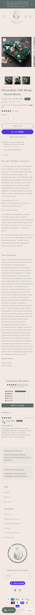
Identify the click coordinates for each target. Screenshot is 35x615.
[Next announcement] (31, 4)
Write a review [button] (17, 405)
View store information (12, 149)
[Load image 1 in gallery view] (9, 80)
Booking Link (9, 537)
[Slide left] (2, 81)
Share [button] (6, 155)
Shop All (7, 497)
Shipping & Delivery (11, 519)
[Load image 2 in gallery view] (17, 80)
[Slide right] (33, 81)
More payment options (17, 136)
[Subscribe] (29, 575)
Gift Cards (8, 501)
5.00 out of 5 (22, 385)
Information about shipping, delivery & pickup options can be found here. (17, 457)
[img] (6, 418)
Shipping (4, 101)
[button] (4, 16)
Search (6, 492)
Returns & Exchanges (12, 523)
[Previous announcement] (4, 4)
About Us (7, 514)
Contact (7, 528)
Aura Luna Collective (16, 610)
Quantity (4, 115)
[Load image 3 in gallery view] (26, 80)
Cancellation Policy (11, 533)
